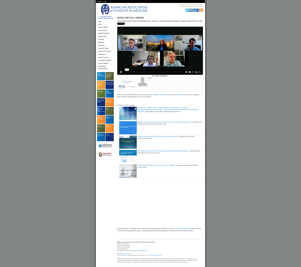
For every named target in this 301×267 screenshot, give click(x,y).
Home (181, 5)
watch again (153, 95)
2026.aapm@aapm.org (141, 250)
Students (101, 39)
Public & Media (103, 27)
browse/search (163, 95)
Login (105, 1)
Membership (102, 36)
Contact (200, 6)
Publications (102, 54)
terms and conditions (155, 255)
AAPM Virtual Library (130, 17)
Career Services (197, 5)
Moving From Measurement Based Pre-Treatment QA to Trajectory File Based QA (164, 122)
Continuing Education (186, 6)
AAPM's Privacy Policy (124, 253)
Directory (188, 5)
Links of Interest (103, 63)
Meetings (101, 42)
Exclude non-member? (181, 228)
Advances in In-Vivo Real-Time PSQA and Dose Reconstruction (157, 137)
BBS (195, 6)
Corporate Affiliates (104, 60)
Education (101, 45)
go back (179, 95)
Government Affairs (104, 51)
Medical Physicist (103, 33)
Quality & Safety (103, 48)
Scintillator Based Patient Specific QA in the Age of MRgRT (156, 165)
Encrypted (99, 1)
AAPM (100, 24)
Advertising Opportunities (102, 67)
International (102, 30)
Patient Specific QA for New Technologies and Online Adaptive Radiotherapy (162, 151)
